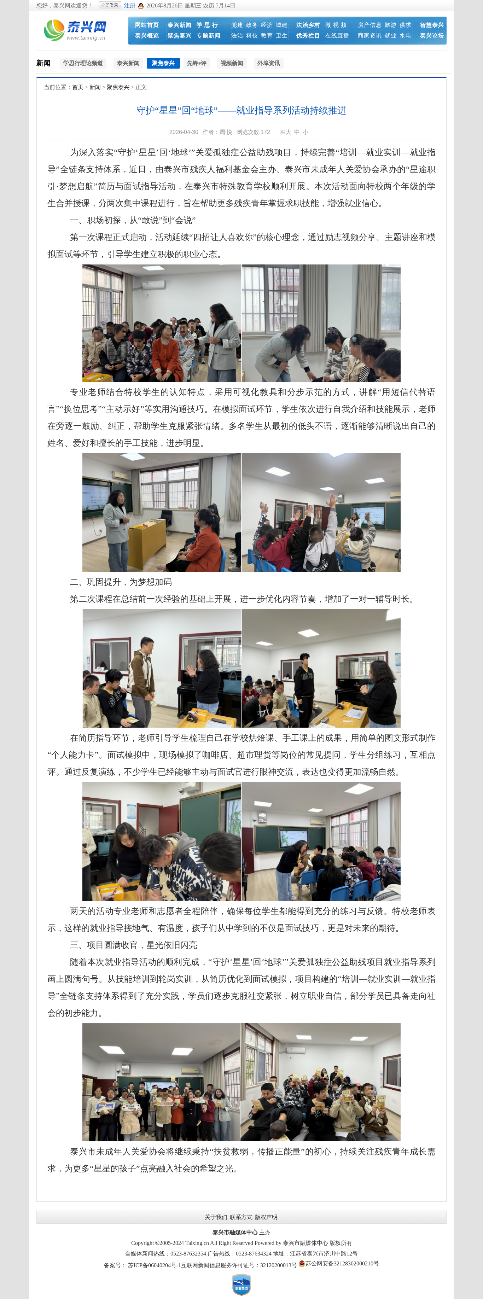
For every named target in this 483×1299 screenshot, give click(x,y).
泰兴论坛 (432, 36)
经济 (267, 25)
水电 (406, 36)
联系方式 (241, 1217)
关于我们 (216, 1217)
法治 (237, 36)
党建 (237, 25)
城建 (282, 25)
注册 (129, 5)
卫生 (282, 36)
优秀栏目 (308, 36)
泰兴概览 (147, 36)
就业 (391, 36)
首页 (77, 87)
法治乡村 (308, 25)
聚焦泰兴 (180, 36)
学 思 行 (207, 25)
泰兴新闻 (180, 25)
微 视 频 (336, 25)
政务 (252, 25)
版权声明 (266, 1217)
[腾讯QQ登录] (141, 5)
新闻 (43, 63)
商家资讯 (370, 36)
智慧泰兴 (432, 25)
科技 (252, 36)
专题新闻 (209, 36)
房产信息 (370, 25)
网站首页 (147, 25)
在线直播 (337, 36)
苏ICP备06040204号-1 (154, 1265)
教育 (267, 36)
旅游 (391, 25)
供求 (406, 25)
